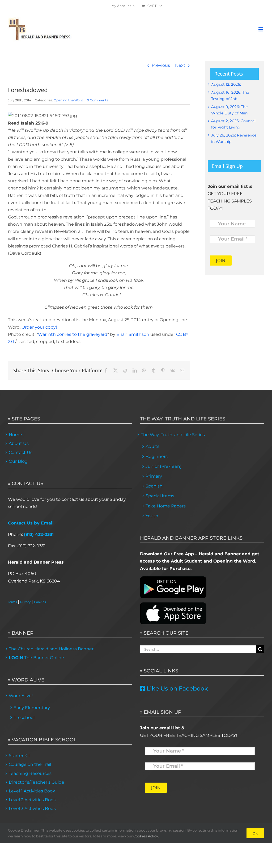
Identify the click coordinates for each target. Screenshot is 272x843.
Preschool (24, 717)
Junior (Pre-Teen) (163, 466)
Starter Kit (19, 755)
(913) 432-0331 (39, 534)
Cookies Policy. (146, 836)
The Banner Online (36, 657)
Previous (161, 65)
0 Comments (97, 100)
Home (15, 434)
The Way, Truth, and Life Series (173, 434)
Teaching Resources (30, 773)
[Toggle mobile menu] (261, 29)
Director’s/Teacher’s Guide (36, 782)
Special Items (160, 495)
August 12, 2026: (226, 84)
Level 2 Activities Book (32, 799)
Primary (154, 476)
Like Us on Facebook (176, 688)
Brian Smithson (132, 334)
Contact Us (20, 452)
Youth (152, 515)
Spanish (154, 486)
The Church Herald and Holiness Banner (51, 648)
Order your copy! (39, 327)
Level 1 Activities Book (32, 791)
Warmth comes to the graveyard (72, 334)
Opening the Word (68, 100)
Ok (255, 833)
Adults (152, 446)
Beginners (157, 456)
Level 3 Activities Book (32, 808)
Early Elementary (32, 707)
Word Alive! (21, 695)
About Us (19, 443)
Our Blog (18, 461)
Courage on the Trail (30, 764)
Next (180, 65)
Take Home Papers (166, 506)
